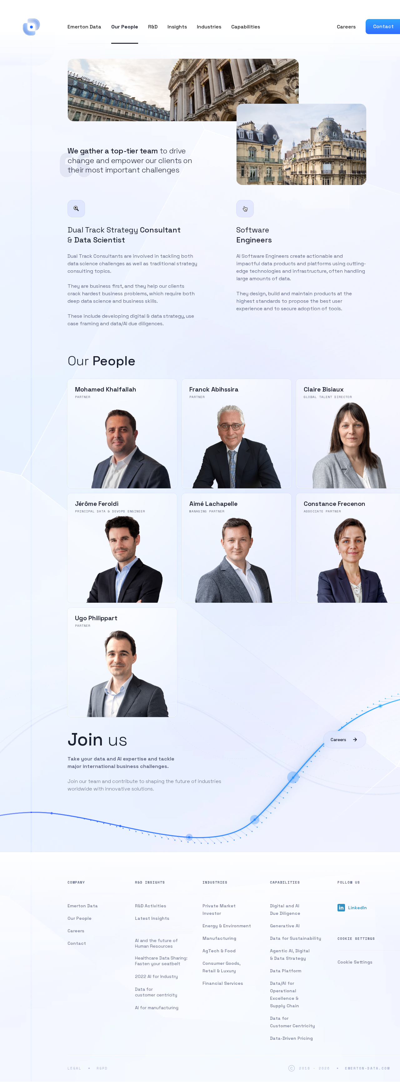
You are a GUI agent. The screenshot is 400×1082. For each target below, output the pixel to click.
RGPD (102, 1068)
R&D (153, 26)
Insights (177, 26)
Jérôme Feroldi (122, 548)
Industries (209, 26)
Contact (383, 26)
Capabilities (245, 26)
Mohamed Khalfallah (122, 433)
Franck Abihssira (236, 433)
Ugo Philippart (122, 662)
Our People (124, 26)
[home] (31, 27)
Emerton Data (84, 26)
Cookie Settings (355, 962)
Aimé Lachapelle (236, 548)
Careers (346, 26)
